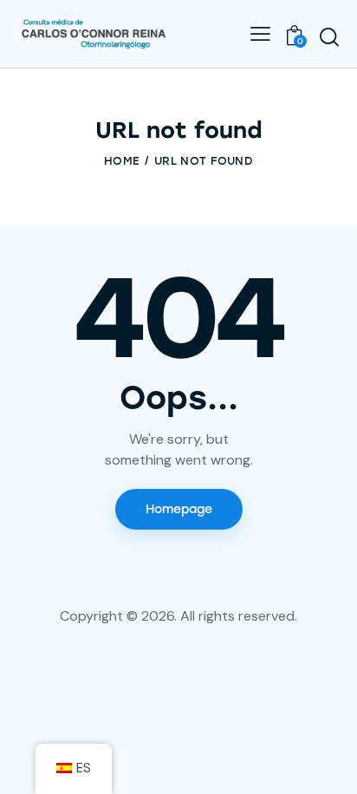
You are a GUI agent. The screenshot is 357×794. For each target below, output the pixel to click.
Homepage (179, 509)
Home (122, 160)
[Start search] (329, 36)
